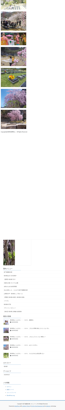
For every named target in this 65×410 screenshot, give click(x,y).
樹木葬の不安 (7, 304)
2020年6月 (7, 374)
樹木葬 (5, 366)
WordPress (17, 406)
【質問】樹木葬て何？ (10, 279)
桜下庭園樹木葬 (8, 272)
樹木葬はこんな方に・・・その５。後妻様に (22, 320)
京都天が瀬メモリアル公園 (11, 283)
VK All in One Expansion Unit (37, 406)
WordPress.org (11, 395)
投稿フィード (10, 389)
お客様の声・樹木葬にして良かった (13, 293)
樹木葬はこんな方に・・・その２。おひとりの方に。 (24, 345)
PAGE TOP (61, 396)
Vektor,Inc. (48, 406)
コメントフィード (11, 392)
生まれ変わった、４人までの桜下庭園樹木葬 (16, 290)
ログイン (9, 386)
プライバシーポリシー (10, 308)
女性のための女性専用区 (10, 286)
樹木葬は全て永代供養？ (10, 275)
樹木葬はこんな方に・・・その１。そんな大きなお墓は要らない (27, 353)
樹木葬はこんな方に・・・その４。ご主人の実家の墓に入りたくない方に (29, 328)
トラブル (6, 300)
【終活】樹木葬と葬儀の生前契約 (13, 311)
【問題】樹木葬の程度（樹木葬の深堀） (14, 297)
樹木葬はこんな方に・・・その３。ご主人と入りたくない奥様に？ (28, 336)
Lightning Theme (26, 406)
